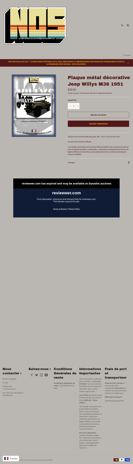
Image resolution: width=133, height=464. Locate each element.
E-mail (5, 383)
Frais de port (84, 93)
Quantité (72, 100)
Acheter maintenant (98, 124)
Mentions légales (9, 379)
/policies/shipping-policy (114, 401)
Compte (126, 55)
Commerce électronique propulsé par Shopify (38, 460)
